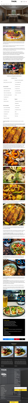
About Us (15, 371)
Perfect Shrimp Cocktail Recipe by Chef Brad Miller (10, 322)
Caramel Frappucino (6, 332)
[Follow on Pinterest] (18, 394)
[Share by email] (22, 339)
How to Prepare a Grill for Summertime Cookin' (9, 321)
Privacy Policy (16, 379)
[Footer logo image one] (7, 370)
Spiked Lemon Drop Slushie (7, 333)
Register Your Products (4, 390)
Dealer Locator (3, 393)
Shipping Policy (16, 382)
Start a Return (2, 388)
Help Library (2, 392)
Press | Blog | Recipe (16, 377)
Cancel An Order (3, 389)
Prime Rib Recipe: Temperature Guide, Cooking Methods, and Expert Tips (12, 331)
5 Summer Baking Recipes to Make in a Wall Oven (10, 324)
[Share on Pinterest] (17, 339)
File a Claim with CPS (3, 391)
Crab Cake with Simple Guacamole (6, 359)
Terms (15, 378)
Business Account (3, 398)
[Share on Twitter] (11, 339)
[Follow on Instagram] (17, 394)
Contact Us (2, 387)
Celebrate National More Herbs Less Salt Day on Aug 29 (10, 325)
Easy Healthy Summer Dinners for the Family (9, 323)
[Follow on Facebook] (14, 394)
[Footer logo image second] (7, 375)
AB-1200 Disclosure (16, 383)
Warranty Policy (16, 380)
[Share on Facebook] (5, 339)
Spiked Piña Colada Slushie (7, 334)
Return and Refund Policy (17, 381)
